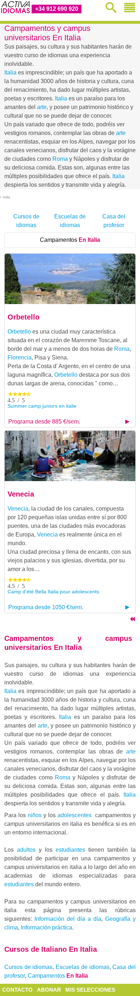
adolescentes (74, 815)
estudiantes (70, 850)
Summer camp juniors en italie (42, 406)
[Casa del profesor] (132, 620)
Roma (60, 159)
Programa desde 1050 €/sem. (45, 607)
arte (42, 107)
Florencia (20, 357)
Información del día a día (67, 919)
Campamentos (70, 240)
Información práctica (46, 927)
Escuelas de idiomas (70, 220)
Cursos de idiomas (26, 220)
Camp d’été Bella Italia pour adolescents (53, 591)
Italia (10, 72)
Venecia (21, 494)
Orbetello (23, 317)
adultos (26, 850)
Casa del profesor (113, 220)
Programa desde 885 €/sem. (44, 421)
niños (35, 815)
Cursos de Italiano (50, 949)
